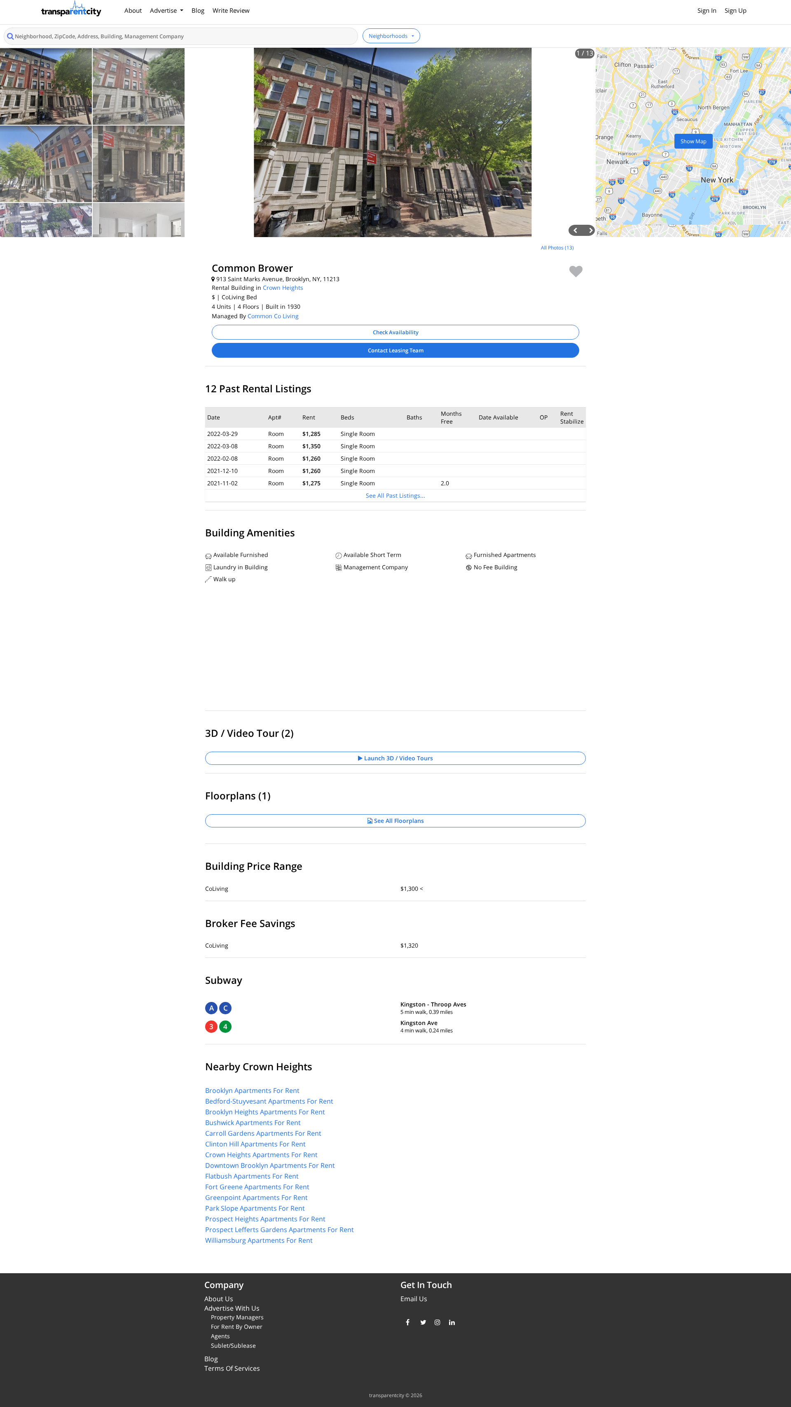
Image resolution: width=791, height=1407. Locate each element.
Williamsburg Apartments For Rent (259, 1240)
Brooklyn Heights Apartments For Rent (265, 1111)
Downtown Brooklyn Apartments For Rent (270, 1165)
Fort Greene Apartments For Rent (257, 1186)
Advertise (164, 10)
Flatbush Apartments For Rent (252, 1176)
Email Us (413, 1298)
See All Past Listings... (395, 495)
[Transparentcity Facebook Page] (406, 1322)
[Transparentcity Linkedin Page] (450, 1322)
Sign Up (736, 10)
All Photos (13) (557, 247)
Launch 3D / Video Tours (398, 758)
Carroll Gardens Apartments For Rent (263, 1133)
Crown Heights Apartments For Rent (261, 1154)
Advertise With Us (232, 1308)
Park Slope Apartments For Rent (255, 1208)
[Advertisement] (98, 298)
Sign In (706, 10)
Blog (198, 10)
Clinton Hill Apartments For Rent (255, 1143)
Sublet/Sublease (233, 1345)
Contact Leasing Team (396, 350)
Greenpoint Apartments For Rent (256, 1197)
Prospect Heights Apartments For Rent (265, 1218)
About (133, 10)
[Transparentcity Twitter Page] (421, 1322)
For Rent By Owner (236, 1326)
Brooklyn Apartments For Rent (252, 1090)
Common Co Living (273, 316)
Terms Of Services (232, 1368)
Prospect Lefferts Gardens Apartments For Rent (279, 1229)
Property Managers (237, 1317)
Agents (220, 1336)
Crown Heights (283, 287)
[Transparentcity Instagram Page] (435, 1322)
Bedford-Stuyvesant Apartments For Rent (269, 1101)
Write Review (231, 10)
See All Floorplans (398, 821)
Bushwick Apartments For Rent (253, 1122)
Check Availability (396, 332)
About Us (218, 1298)
